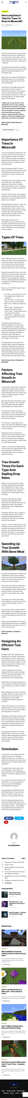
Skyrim (12, 1093)
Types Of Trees (9, 865)
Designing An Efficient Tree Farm (14, 880)
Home (3, 1090)
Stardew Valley (21, 1090)
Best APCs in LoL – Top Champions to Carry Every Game (17, 903)
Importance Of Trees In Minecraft (14, 862)
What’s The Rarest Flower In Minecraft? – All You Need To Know (12, 991)
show (16, 129)
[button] (2, 2)
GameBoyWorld (14, 845)
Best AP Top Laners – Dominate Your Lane (15, 893)
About (17, 1093)
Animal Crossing (10, 1090)
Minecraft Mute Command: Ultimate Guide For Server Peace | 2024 (14, 953)
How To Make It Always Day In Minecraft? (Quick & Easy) (12, 1027)
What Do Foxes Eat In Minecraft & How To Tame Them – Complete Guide (14, 1064)
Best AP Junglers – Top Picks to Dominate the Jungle (17, 913)
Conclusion (8, 883)
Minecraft (5, 11)
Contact (22, 1093)
